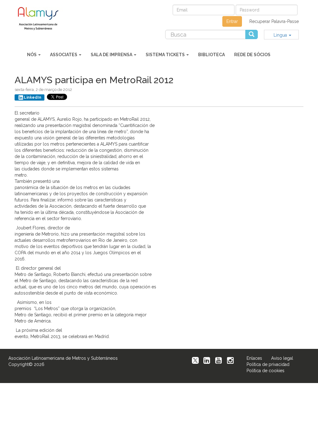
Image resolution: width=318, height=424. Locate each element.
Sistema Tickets (166, 54)
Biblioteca (211, 54)
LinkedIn (32, 97)
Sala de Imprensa (112, 54)
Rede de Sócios (252, 54)
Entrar (232, 21)
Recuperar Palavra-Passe (274, 21)
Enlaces (254, 358)
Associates (64, 54)
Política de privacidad (268, 364)
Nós (32, 54)
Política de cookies (265, 370)
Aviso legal (282, 358)
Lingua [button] (281, 35)
